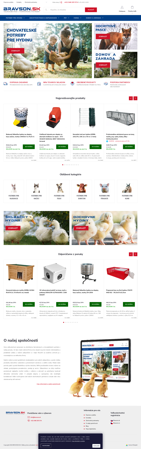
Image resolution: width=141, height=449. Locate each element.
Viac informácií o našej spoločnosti (48, 384)
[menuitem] (15, 18)
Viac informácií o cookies (78, 441)
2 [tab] (64, 164)
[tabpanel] (20, 132)
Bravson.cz (116, 423)
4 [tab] (67, 164)
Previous (131, 98)
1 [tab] (62, 164)
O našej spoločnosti (92, 423)
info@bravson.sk (36, 417)
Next (135, 98)
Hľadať (91, 10)
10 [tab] (78, 164)
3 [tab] (66, 164)
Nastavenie (46, 445)
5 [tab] (69, 164)
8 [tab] (74, 164)
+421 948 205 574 (36, 421)
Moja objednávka (91, 429)
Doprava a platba (8, 2)
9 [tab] (76, 164)
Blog (87, 426)
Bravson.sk (116, 420)
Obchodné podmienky (31, 2)
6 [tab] (71, 164)
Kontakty (19, 2)
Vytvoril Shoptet (132, 445)
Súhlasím (96, 446)
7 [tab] (73, 164)
